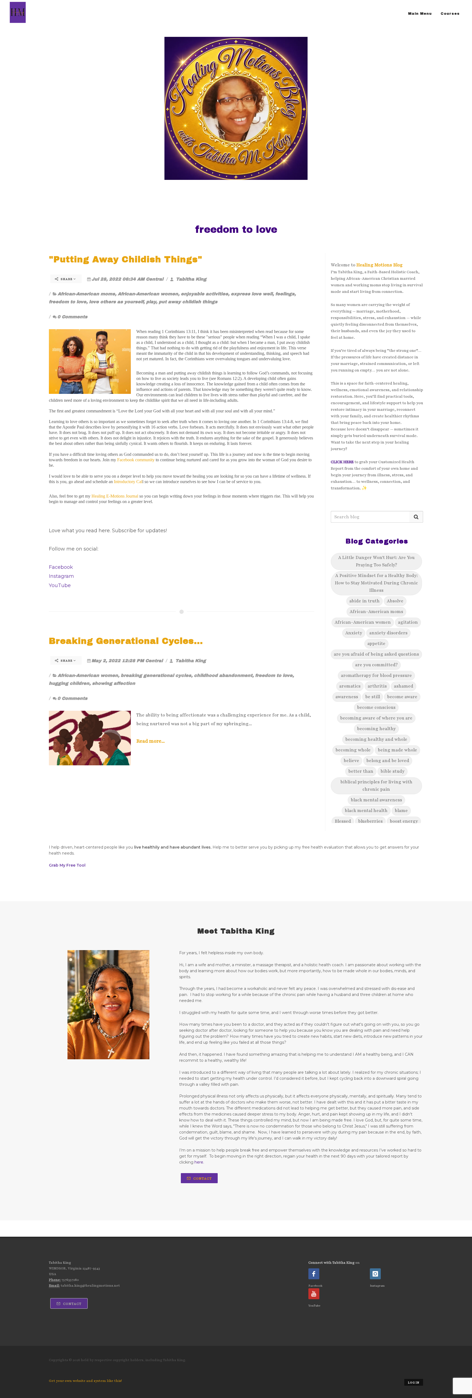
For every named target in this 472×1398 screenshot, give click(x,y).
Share (66, 279)
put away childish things (188, 301)
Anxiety (353, 633)
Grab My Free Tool (67, 865)
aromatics (350, 686)
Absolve (395, 601)
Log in (413, 1382)
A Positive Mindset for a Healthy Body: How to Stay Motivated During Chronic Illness (376, 583)
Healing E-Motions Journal (115, 496)
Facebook (61, 567)
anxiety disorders (388, 633)
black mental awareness (376, 800)
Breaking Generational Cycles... (126, 641)
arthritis (377, 686)
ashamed (403, 686)
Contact (202, 1178)
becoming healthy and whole (376, 739)
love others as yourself (116, 301)
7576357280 (70, 1280)
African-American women (148, 294)
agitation (408, 622)
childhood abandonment (223, 675)
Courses (450, 14)
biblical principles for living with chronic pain (376, 785)
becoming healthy (376, 729)
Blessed (343, 821)
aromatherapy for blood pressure (376, 676)
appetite (376, 644)
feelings (284, 294)
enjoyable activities (204, 294)
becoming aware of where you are (376, 718)
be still (372, 697)
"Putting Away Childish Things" (125, 259)
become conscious (376, 707)
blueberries (370, 821)
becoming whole (353, 750)
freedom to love (67, 301)
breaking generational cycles (156, 675)
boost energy (404, 821)
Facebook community (136, 459)
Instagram (61, 576)
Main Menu (420, 14)
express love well (252, 294)
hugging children (69, 683)
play (151, 301)
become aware (402, 697)
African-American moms (86, 294)
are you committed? (376, 665)
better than (360, 771)
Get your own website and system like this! (85, 1381)
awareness (346, 697)
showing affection (113, 683)
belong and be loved (387, 761)
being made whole (397, 750)
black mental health (366, 811)
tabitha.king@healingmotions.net (90, 1285)
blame (401, 811)
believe (351, 761)
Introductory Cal (128, 481)
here (198, 1162)
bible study (392, 771)
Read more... (150, 741)
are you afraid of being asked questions (376, 654)
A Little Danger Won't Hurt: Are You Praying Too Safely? (376, 561)
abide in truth (364, 601)
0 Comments (72, 316)
